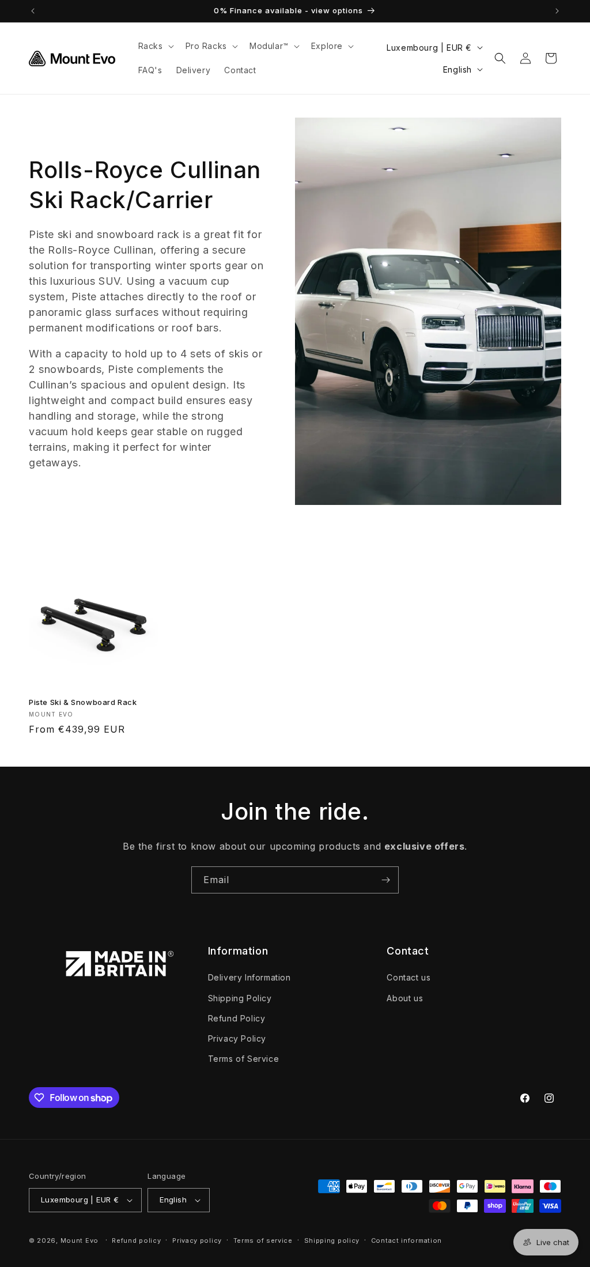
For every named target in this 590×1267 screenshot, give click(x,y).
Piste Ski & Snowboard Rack (83, 702)
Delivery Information (249, 977)
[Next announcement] (557, 11)
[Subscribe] (385, 879)
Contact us (408, 977)
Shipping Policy (240, 998)
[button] (155, 46)
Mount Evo (79, 1240)
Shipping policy (332, 1240)
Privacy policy (197, 1240)
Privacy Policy (237, 1038)
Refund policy (136, 1240)
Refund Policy (237, 1018)
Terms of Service (243, 1059)
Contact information (406, 1240)
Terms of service (263, 1240)
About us (405, 998)
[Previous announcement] (33, 11)
